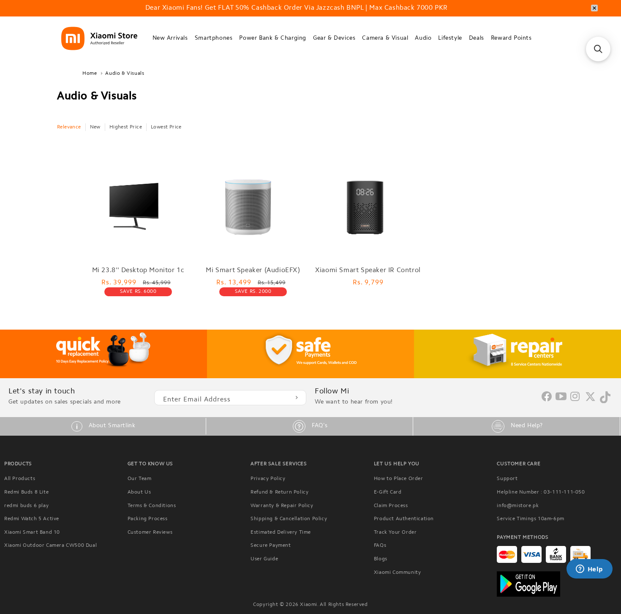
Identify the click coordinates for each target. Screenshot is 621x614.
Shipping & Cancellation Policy (289, 518)
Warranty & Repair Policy (282, 505)
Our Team (140, 478)
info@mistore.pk (518, 505)
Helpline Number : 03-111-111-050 (541, 492)
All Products (19, 478)
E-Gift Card (388, 492)
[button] (170, 38)
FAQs (380, 545)
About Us (139, 492)
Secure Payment (271, 545)
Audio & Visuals (124, 73)
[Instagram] (575, 397)
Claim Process (391, 505)
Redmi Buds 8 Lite (26, 492)
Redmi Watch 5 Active (31, 518)
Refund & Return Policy (279, 492)
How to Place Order (398, 478)
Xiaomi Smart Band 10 (32, 532)
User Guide (264, 559)
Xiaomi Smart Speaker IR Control (368, 270)
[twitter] (590, 400)
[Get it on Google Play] (557, 584)
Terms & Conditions (152, 505)
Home (89, 73)
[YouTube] (561, 397)
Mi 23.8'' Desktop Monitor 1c (138, 270)
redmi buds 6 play (26, 505)
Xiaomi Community (397, 572)
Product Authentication (404, 518)
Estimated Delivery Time (281, 532)
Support (507, 478)
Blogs (380, 559)
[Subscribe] (296, 397)
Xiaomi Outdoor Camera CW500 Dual (50, 545)
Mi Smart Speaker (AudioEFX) (253, 270)
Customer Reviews (150, 532)
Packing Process (148, 518)
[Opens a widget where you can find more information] (589, 569)
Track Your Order (395, 532)
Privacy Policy (268, 478)
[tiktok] (605, 401)
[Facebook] (547, 399)
